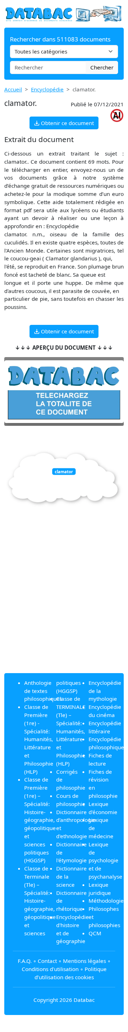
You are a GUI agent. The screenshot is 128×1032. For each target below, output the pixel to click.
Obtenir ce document (66, 122)
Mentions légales (84, 960)
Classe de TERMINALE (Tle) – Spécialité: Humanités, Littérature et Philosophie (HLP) (70, 731)
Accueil (13, 89)
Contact (47, 960)
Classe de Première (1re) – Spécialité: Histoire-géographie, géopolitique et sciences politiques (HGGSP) (40, 820)
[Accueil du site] (64, 13)
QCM (95, 933)
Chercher (101, 67)
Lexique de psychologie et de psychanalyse (105, 860)
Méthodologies (107, 900)
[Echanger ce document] (64, 391)
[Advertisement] (64, 603)
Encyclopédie (47, 89)
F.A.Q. (25, 960)
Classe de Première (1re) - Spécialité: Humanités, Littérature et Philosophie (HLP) (38, 739)
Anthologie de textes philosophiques (43, 691)
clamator (64, 471)
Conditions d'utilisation (50, 968)
